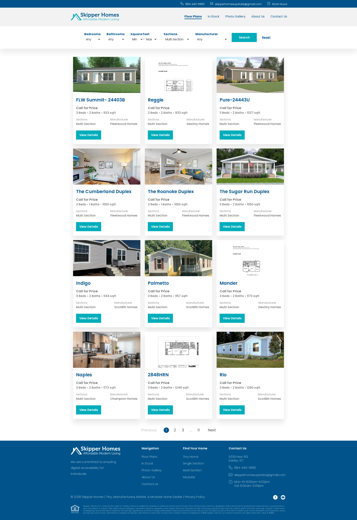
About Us (258, 16)
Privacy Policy (195, 497)
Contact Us (279, 16)
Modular (189, 477)
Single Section (193, 463)
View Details (88, 135)
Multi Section (192, 470)
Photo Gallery (235, 16)
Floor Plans (193, 16)
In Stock (213, 16)
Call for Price (87, 108)
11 (198, 430)
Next (212, 430)
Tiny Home (190, 457)
